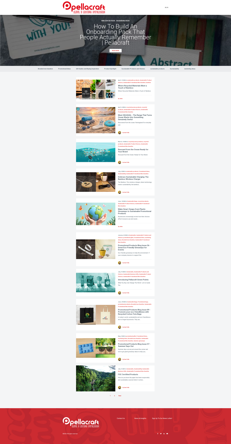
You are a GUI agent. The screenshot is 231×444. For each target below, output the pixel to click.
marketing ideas (189, 69)
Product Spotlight (110, 69)
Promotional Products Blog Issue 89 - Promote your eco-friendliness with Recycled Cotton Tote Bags (134, 312)
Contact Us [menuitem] (121, 418)
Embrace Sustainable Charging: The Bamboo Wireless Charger (133, 178)
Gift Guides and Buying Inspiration (87, 69)
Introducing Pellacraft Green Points (133, 280)
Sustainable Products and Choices (133, 69)
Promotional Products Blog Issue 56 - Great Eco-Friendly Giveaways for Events (134, 247)
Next (119, 395)
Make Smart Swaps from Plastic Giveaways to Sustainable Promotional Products (134, 211)
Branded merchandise (45, 69)
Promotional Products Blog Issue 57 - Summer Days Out (134, 345)
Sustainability (174, 69)
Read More (115, 50)
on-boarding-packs (123, 20)
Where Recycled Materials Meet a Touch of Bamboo (132, 87)
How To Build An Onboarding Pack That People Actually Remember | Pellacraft (115, 34)
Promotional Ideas (64, 69)
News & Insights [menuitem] (140, 418)
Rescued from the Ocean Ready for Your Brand (133, 150)
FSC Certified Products (128, 374)
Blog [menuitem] (166, 7)
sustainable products (157, 69)
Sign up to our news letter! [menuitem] (162, 418)
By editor (120, 98)
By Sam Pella (126, 132)
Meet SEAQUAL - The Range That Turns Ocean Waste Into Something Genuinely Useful (135, 117)
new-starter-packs (108, 20)
